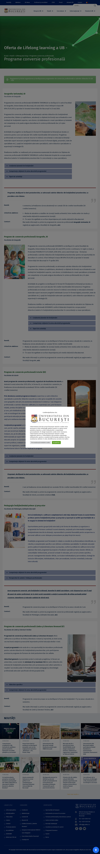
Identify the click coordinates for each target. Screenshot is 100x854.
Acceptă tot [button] (56, 442)
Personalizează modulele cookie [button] (40, 442)
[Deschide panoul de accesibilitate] (96, 850)
